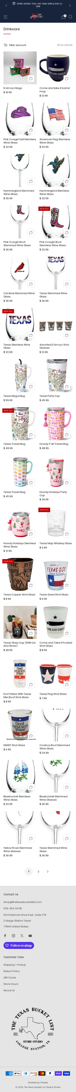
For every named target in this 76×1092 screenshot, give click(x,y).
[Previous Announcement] (6, 5)
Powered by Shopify (38, 1082)
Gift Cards (10, 977)
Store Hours (11, 984)
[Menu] (5, 17)
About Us (9, 990)
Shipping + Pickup (15, 965)
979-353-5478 (13, 908)
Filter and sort (17, 45)
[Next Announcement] (70, 5)
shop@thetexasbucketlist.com (23, 902)
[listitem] (38, 5)
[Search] (70, 17)
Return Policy (12, 971)
